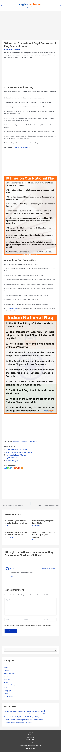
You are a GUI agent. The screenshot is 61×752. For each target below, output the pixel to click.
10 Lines (6, 49)
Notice (6, 688)
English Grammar (9, 673)
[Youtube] (29, 748)
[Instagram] (31, 748)
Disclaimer (30, 737)
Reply (12, 576)
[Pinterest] (19, 468)
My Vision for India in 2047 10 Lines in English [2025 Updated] (43, 534)
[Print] (16, 468)
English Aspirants (36, 745)
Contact (30, 735)
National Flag (13, 309)
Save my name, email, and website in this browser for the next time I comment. (29, 625)
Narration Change (9, 685)
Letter (6, 682)
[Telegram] (11, 468)
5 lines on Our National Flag (22, 147)
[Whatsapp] (8, 468)
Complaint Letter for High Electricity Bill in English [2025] (21, 717)
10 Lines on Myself (12, 461)
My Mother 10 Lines (12, 458)
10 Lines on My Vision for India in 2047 (19, 452)
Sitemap (30, 742)
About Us (30, 732)
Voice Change (8, 696)
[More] (22, 468)
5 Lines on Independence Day (16, 449)
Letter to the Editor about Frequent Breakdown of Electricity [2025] (25, 714)
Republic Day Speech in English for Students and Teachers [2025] (24, 711)
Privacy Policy (30, 740)
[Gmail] (14, 468)
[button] (60, 5)
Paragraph (7, 691)
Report (6, 694)
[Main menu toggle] (1, 5)
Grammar (7, 679)
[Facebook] (5, 468)
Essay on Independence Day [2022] (24, 442)
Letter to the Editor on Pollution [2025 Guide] (18, 723)
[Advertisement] (30, 28)
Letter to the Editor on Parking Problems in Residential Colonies (23, 720)
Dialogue (7, 671)
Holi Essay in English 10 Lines (16, 455)
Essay (38, 525)
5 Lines (6, 668)
